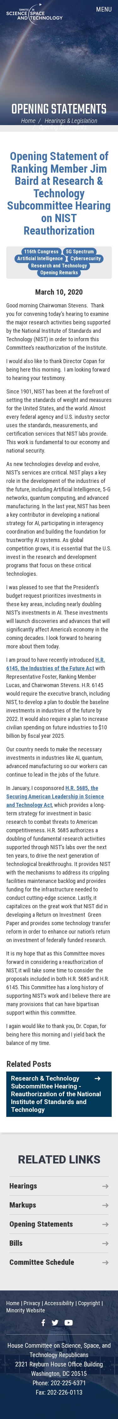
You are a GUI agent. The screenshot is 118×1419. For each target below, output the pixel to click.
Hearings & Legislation (71, 120)
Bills (16, 1243)
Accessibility (59, 1303)
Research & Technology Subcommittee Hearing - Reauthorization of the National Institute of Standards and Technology (56, 1094)
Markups (22, 1205)
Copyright (89, 1303)
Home (28, 120)
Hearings (23, 1186)
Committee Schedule (41, 1262)
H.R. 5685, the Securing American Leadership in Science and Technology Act (55, 796)
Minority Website (25, 1310)
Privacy (32, 1303)
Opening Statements (59, 110)
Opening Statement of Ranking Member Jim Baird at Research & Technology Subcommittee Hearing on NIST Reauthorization (59, 193)
